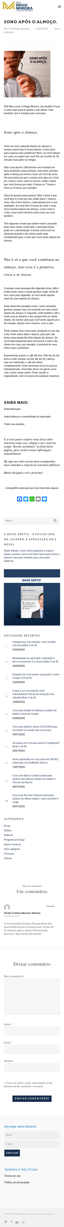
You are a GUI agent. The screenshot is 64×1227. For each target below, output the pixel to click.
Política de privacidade (17, 1182)
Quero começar (12, 844)
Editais (7, 830)
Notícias (8, 835)
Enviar (12, 1153)
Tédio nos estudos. (14, 424)
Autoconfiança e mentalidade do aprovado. (27, 416)
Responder (50, 906)
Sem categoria (12, 849)
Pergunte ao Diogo (14, 839)
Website (8, 1061)
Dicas (7, 825)
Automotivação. (12, 409)
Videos (8, 858)
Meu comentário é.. (14, 976)
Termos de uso (12, 1176)
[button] (59, 6)
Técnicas (9, 853)
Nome (8, 1024)
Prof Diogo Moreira (18, 28)
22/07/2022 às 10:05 (11, 916)
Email (8, 1042)
